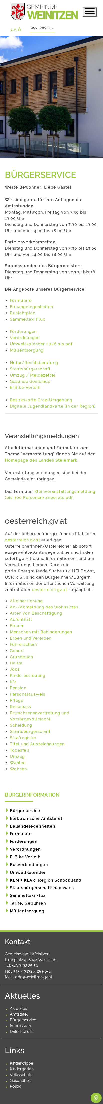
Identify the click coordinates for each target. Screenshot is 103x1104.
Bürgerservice (25, 810)
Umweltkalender (28, 872)
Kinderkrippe (21, 1063)
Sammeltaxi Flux (27, 319)
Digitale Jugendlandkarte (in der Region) (53, 406)
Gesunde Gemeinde (30, 381)
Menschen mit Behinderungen (41, 632)
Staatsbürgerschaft (30, 369)
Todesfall (20, 750)
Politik (15, 1086)
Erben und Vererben (31, 638)
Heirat (16, 663)
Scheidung (21, 725)
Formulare (21, 300)
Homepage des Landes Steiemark (41, 460)
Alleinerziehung (26, 601)
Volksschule (21, 1074)
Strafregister (23, 737)
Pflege (17, 700)
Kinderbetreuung (28, 675)
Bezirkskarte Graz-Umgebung (41, 400)
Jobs (15, 669)
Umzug (17, 756)
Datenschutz (21, 1031)
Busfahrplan (23, 313)
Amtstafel (19, 1014)
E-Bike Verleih (25, 857)
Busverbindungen (29, 864)
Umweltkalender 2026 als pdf (41, 344)
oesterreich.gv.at (22, 540)
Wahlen (18, 762)
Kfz (13, 681)
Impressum (20, 1025)
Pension (18, 688)
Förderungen (23, 331)
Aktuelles (18, 1008)
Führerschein (23, 644)
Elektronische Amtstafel (36, 818)
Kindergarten (22, 1069)
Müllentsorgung (27, 350)
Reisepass (20, 706)
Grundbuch (21, 657)
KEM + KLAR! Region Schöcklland (46, 880)
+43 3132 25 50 (25, 965)
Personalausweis (28, 694)
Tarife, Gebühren (28, 903)
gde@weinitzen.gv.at (33, 977)
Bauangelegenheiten (31, 306)
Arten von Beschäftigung (36, 613)
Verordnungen (25, 337)
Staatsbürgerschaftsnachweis (42, 887)
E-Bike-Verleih (25, 387)
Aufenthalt (21, 619)
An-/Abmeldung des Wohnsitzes (44, 607)
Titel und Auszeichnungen (37, 744)
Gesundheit (20, 1080)
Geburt (17, 650)
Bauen (16, 625)
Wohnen (18, 769)
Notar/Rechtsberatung (34, 362)
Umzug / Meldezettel (33, 375)
